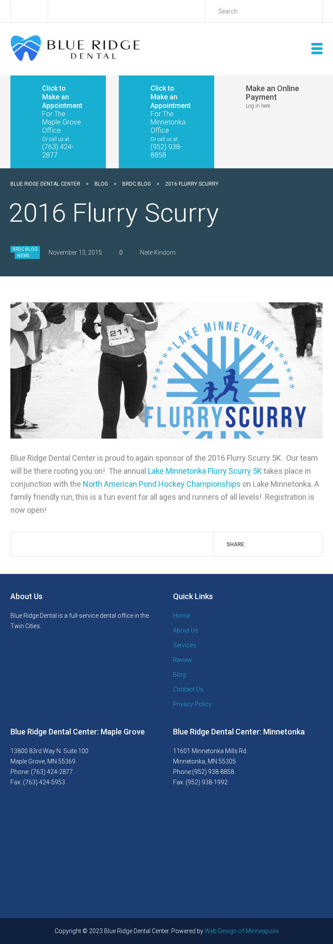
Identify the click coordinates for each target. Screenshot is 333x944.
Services (184, 645)
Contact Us (188, 689)
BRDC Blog (25, 249)
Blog (179, 674)
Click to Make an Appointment (62, 97)
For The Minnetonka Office (168, 122)
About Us (185, 630)
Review (182, 659)
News (23, 255)
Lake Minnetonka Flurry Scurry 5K (205, 470)
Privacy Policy (192, 704)
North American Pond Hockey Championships (162, 483)
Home (181, 615)
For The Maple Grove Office (61, 122)
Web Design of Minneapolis (242, 931)
